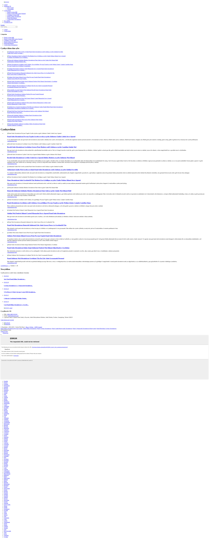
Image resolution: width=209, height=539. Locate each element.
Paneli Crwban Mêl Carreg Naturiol (16, 13)
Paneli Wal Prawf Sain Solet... (15, 112)
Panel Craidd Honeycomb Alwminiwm (62, 328)
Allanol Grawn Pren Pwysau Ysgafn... (17, 78)
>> (9, 265)
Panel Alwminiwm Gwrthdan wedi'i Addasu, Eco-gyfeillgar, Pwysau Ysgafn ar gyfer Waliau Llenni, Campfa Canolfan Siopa (49, 203)
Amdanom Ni (7, 6)
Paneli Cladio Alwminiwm (14, 16)
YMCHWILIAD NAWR (7, 320)
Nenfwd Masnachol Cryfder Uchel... (16, 104)
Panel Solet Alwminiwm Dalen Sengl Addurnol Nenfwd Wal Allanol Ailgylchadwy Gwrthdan (38, 248)
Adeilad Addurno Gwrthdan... (15, 125)
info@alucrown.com (13, 316)
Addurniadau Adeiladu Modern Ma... (16, 61)
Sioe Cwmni (10, 7)
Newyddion (7, 21)
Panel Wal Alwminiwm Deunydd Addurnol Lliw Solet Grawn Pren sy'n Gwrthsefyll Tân (36, 225)
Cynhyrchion (7, 10)
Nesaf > (7, 265)
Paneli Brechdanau (12, 18)
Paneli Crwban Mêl (12, 12)
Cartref (6, 4)
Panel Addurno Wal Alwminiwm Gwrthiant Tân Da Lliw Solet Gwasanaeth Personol (35, 258)
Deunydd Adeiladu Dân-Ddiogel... (16, 117)
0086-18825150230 (12, 314)
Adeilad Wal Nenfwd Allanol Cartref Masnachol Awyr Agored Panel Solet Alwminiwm (36, 213)
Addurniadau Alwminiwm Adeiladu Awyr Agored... (20, 108)
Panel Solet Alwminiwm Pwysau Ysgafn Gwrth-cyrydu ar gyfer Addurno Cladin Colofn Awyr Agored (41, 136)
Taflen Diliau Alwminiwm (29, 328)
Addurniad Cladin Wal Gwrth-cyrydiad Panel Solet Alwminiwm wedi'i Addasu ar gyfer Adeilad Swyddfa (42, 170)
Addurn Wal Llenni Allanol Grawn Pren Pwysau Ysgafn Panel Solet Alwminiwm (34, 236)
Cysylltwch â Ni (8, 22)
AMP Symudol (38, 327)
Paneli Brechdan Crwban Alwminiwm (106, 328)
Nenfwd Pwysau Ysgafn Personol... (16, 95)
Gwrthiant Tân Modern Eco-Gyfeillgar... (17, 57)
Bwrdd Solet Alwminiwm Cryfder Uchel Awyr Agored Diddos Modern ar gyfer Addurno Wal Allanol (41, 158)
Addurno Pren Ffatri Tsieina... (15, 121)
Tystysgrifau (10, 9)
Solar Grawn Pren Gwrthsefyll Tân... (16, 74)
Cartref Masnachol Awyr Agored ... (16, 70)
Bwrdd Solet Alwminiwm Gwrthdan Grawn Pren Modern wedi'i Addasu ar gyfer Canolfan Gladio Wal (41, 147)
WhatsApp (5, 333)
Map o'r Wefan (29, 327)
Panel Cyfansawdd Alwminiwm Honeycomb (84, 328)
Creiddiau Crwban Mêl (13, 15)
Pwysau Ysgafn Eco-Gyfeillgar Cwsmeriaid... (19, 66)
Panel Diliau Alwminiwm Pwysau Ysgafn (11, 328)
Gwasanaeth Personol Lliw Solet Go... (17, 87)
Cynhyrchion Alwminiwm (14, 19)
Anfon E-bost (4, 331)
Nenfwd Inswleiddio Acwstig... (15, 91)
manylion (14, 141)
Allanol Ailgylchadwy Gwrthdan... (16, 83)
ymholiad (9, 141)
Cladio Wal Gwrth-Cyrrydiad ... (15, 53)
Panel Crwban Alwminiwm (44, 328)
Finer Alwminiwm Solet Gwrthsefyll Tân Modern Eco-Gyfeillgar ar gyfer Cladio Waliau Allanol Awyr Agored (44, 180)
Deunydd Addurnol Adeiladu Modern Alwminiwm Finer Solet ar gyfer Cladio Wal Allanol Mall (39, 191)
